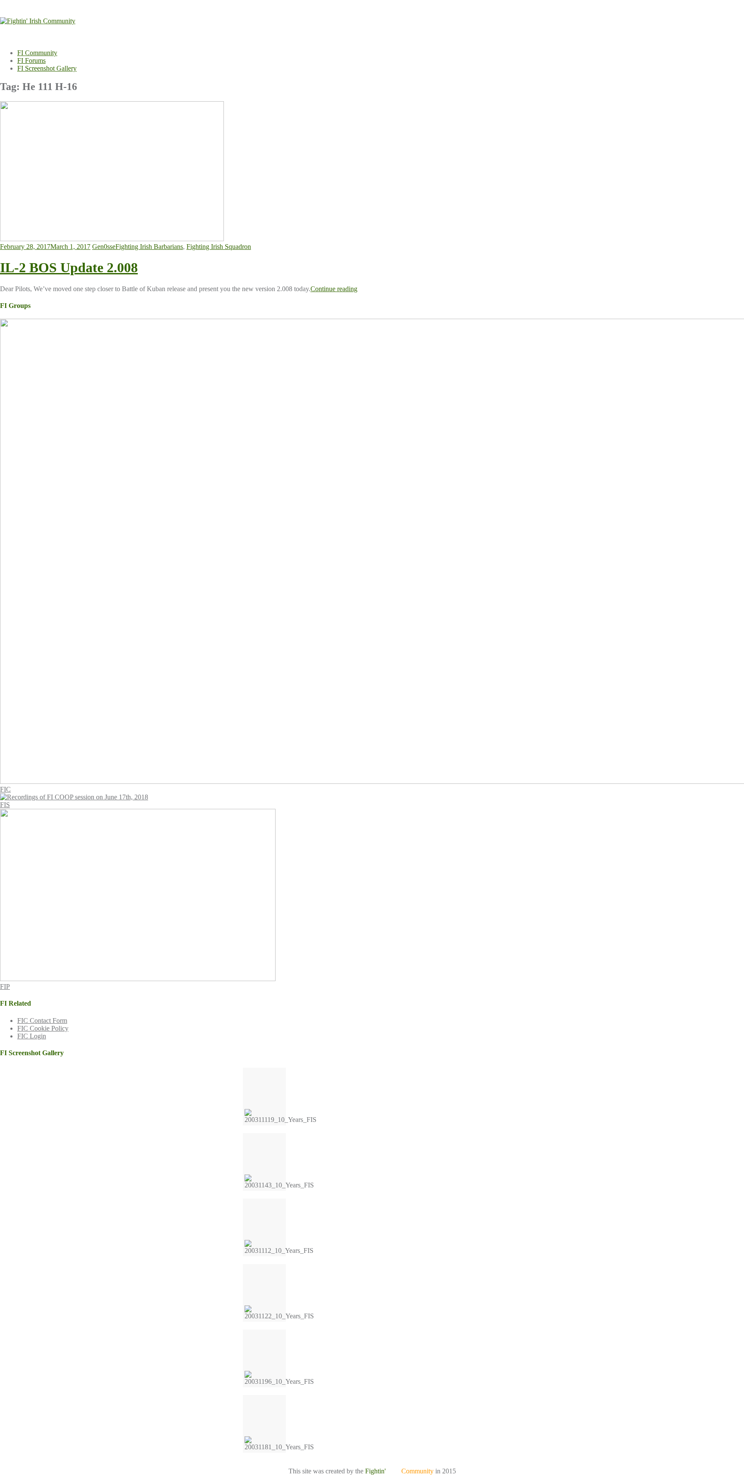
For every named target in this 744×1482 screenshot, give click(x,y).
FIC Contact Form (42, 1020)
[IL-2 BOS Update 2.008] (112, 238)
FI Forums (31, 60)
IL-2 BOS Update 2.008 (69, 267)
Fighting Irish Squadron (218, 246)
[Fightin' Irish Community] (37, 21)
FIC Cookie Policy (42, 1028)
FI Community (37, 52)
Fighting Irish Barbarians (149, 246)
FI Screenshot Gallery (47, 68)
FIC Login (31, 1036)
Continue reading (333, 288)
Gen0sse (103, 246)
